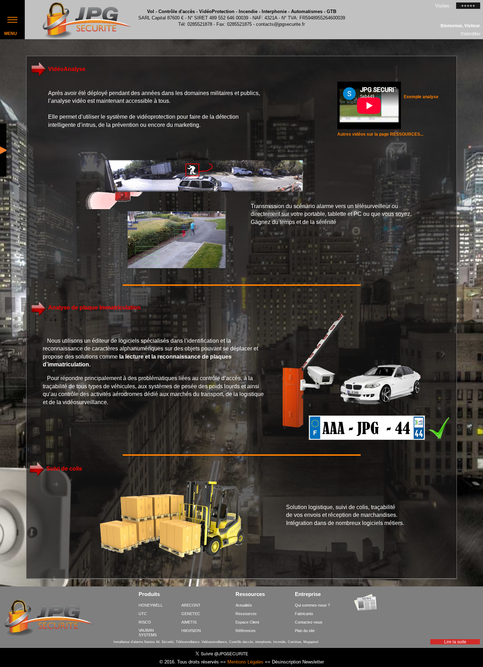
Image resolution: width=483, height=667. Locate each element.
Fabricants (304, 614)
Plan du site (305, 630)
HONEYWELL (151, 605)
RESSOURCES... (406, 134)
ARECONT (190, 605)
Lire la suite (455, 641)
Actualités (243, 605)
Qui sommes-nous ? (312, 605)
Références (245, 630)
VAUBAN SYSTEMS (148, 632)
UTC (143, 614)
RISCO (145, 622)
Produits (149, 594)
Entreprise (308, 594)
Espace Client (247, 622)
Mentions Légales (245, 662)
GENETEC (190, 614)
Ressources (250, 594)
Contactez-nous (308, 622)
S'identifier (470, 33)
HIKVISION (191, 630)
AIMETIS (189, 622)
